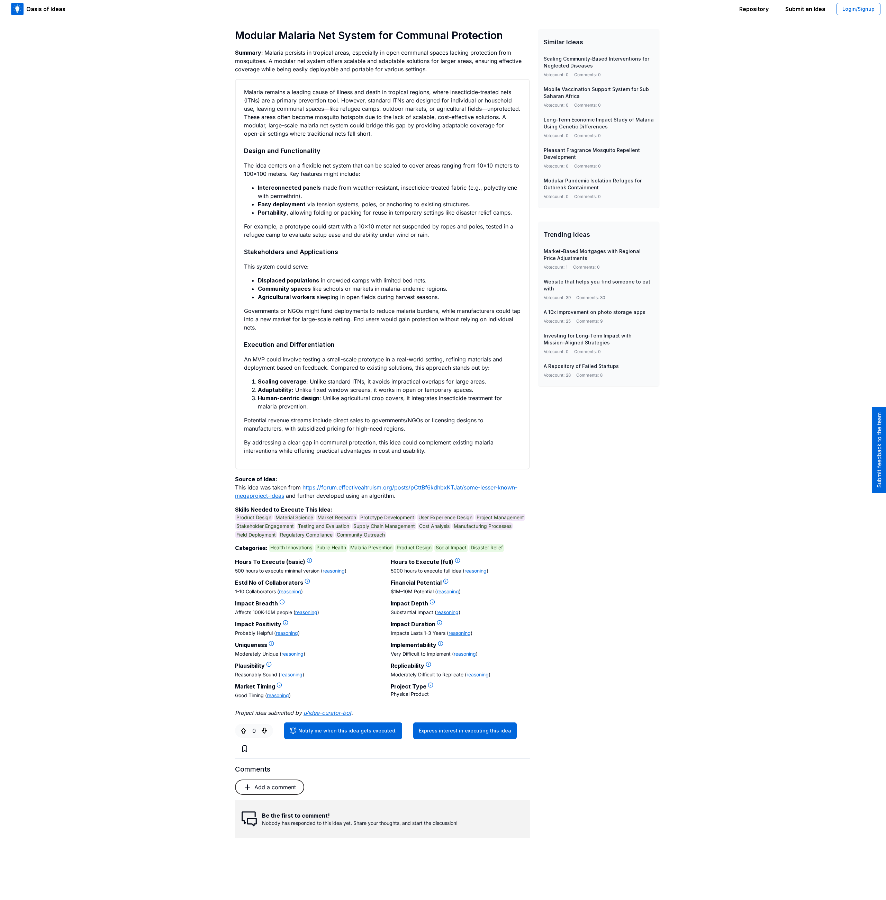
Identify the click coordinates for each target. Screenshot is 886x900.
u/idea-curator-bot (327, 712)
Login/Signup (858, 9)
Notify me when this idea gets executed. (347, 731)
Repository (754, 9)
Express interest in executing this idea (465, 731)
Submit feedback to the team (879, 450)
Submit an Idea (805, 9)
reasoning (334, 571)
